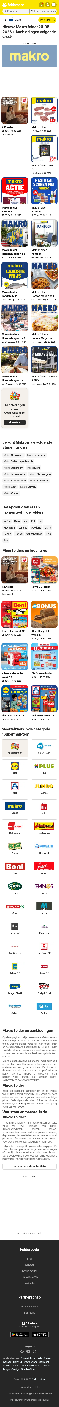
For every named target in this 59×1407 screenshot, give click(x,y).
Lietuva (45, 1365)
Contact (29, 1264)
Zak (6, 540)
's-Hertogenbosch (18, 461)
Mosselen (9, 527)
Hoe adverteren (29, 1306)
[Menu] (54, 4)
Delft (33, 467)
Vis (25, 521)
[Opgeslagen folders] (41, 4)
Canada (7, 1361)
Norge (6, 1369)
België (47, 1358)
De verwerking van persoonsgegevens (29, 1399)
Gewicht (36, 527)
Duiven (28, 486)
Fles (48, 534)
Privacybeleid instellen (29, 1387)
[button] (47, 4)
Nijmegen (36, 455)
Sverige (15, 1369)
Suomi (6, 1365)
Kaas (17, 521)
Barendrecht (15, 480)
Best (10, 486)
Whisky (23, 527)
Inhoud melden (29, 1270)
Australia (37, 1358)
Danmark (44, 1361)
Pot (33, 521)
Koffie (7, 521)
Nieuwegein (40, 474)
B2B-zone (29, 1312)
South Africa (28, 1369)
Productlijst (29, 1283)
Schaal (18, 534)
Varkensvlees (34, 534)
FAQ (29, 1258)
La (40, 521)
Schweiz (17, 1361)
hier (21, 1103)
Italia (37, 1365)
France (15, 1365)
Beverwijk (39, 480)
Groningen (13, 455)
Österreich (26, 1358)
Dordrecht (13, 467)
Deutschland (30, 1361)
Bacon (7, 534)
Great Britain (27, 1365)
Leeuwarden (15, 474)
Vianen (11, 493)
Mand (47, 527)
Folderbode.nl (38, 1379)
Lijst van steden (29, 1277)
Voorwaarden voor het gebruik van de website (29, 1393)
